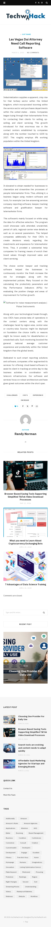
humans (23, 862)
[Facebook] (23, 406)
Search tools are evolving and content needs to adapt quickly (32, 747)
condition (22, 838)
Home (36, 857)
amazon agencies (30, 823)
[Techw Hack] (25, 15)
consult (23, 843)
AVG (35, 828)
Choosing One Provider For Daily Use (25, 672)
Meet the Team (9, 795)
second (25, 882)
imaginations (37, 862)
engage (24, 853)
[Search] (47, 2)
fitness (8, 857)
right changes (11, 882)
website (22, 896)
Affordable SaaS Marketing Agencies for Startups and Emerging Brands (31, 763)
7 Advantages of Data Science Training (25, 584)
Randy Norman (25, 434)
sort (35, 882)
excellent (36, 853)
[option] (25, 658)
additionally (10, 818)
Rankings (22, 877)
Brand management (36, 833)
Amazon (24, 818)
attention (24, 828)
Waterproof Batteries (24, 891)
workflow (34, 896)
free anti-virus (22, 857)
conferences (36, 838)
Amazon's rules (12, 823)
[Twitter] (27, 406)
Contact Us (7, 788)
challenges (12, 395)
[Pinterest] (32, 406)
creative (35, 843)
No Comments (33, 53)
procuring (39, 872)
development (11, 853)
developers (26, 848)
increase (25, 400)
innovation (10, 867)
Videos (8, 891)
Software (26, 34)
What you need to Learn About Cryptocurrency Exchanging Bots (26, 542)
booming (19, 833)
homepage (10, 862)
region (34, 877)
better (8, 833)
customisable (11, 848)
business (9, 838)
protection (9, 877)
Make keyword (11, 872)
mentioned (26, 872)
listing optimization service (30, 867)
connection (10, 843)
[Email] (37, 406)
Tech (25, 666)
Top (26, 922)
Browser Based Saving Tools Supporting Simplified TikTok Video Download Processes (25, 496)
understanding (30, 887)
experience (38, 395)
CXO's (25, 395)
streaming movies (12, 887)
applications (10, 828)
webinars (9, 896)
